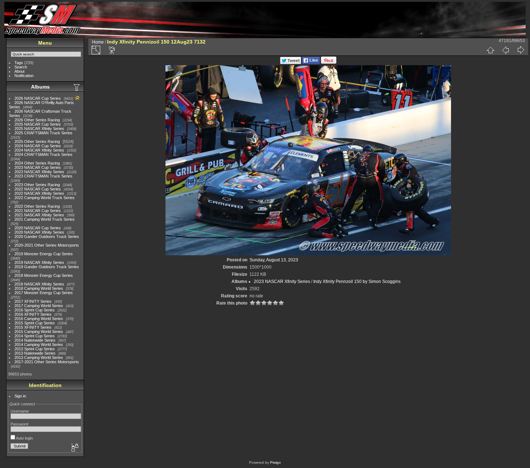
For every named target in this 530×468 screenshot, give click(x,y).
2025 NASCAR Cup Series (37, 124)
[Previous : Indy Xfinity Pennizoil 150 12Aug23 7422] (505, 50)
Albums (40, 87)
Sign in (20, 396)
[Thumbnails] (490, 50)
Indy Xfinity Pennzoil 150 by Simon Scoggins (357, 281)
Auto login (24, 438)
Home (98, 42)
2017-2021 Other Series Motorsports (46, 362)
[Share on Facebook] (311, 62)
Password (19, 424)
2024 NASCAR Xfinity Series (39, 150)
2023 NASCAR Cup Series (37, 167)
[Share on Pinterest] (328, 62)
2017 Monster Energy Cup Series (43, 293)
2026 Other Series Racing (37, 120)
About (19, 71)
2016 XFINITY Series (33, 314)
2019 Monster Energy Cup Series (43, 254)
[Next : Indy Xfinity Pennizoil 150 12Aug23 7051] (520, 50)
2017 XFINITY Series (33, 301)
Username (19, 411)
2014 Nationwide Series (35, 340)
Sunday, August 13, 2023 (273, 259)
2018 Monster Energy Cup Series (43, 275)
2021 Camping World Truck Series (44, 219)
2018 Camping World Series (38, 288)
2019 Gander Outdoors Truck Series (46, 267)
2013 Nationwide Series (35, 353)
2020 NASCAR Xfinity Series (39, 232)
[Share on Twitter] (290, 62)
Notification (24, 75)
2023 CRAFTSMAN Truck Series (43, 176)
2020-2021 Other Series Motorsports (46, 245)
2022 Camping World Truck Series (44, 197)
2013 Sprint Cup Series (34, 349)
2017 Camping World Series (38, 305)
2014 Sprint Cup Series (34, 336)
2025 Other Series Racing (37, 141)
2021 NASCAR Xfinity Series (39, 215)
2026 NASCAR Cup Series (37, 98)
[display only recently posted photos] (77, 87)
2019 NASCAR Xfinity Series (39, 262)
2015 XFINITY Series (33, 327)
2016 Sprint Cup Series (34, 310)
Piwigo (275, 462)
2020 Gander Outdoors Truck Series (46, 236)
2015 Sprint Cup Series (34, 323)
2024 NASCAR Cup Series (37, 146)
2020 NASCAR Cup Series (37, 228)
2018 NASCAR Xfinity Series (39, 284)
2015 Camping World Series (38, 331)
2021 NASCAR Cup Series (37, 210)
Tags (18, 62)
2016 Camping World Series (38, 318)
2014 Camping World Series (38, 344)
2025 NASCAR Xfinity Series (39, 128)
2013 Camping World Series (38, 357)
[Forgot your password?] (74, 448)
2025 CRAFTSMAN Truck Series (43, 133)
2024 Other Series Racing (37, 163)
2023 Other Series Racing (37, 185)
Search (20, 67)
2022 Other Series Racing (37, 206)
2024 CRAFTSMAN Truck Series (43, 154)
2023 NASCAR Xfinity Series (39, 172)
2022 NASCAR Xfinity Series (39, 193)
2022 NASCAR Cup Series (37, 189)
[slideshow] (112, 50)
